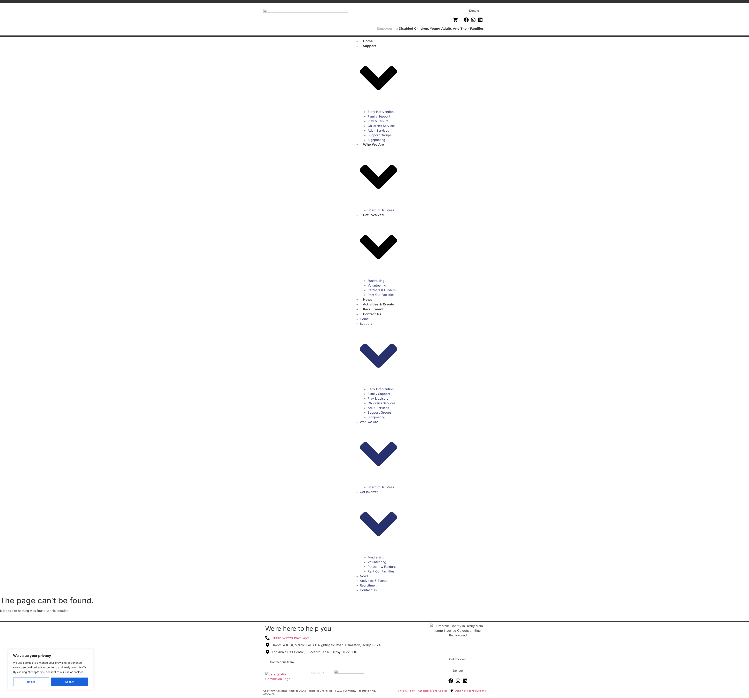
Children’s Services (381, 126)
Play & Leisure (378, 121)
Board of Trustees (381, 210)
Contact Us (372, 314)
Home (368, 41)
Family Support (379, 116)
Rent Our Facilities (381, 295)
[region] (51, 669)
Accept (69, 681)
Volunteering (377, 285)
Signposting (376, 140)
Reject (31, 681)
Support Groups (379, 135)
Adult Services (378, 130)
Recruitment (373, 309)
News (367, 299)
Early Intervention (381, 112)
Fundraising (376, 281)
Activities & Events (378, 304)
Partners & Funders (382, 290)
